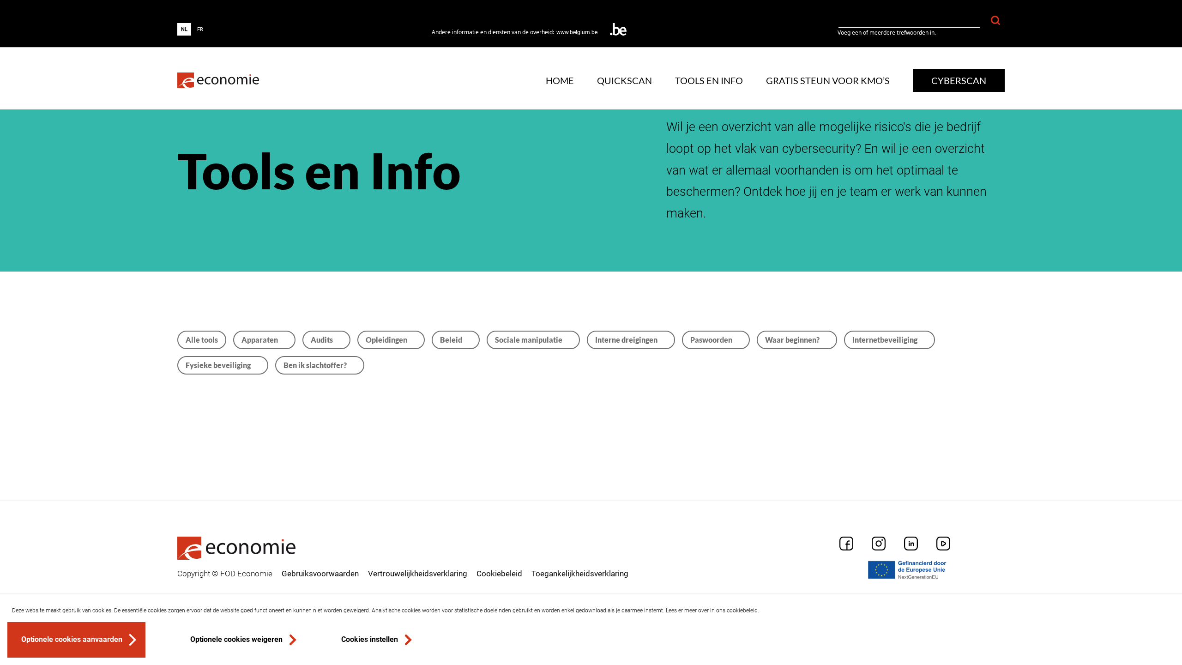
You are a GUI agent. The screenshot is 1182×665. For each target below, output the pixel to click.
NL (184, 29)
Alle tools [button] (202, 339)
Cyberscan (958, 80)
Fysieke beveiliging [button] (218, 365)
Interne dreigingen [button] (626, 339)
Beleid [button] (451, 339)
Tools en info (709, 80)
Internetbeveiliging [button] (884, 339)
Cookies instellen (369, 639)
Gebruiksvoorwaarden (320, 573)
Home (560, 80)
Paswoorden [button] (711, 339)
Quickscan (624, 80)
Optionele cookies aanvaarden (71, 639)
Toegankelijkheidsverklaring (579, 573)
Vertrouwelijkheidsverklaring (417, 573)
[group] (192, 29)
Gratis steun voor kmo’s (828, 80)
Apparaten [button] (259, 339)
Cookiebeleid (499, 573)
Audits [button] (322, 339)
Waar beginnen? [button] (792, 339)
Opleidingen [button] (386, 339)
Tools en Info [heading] (319, 170)
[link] (218, 81)
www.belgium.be (576, 32)
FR (200, 29)
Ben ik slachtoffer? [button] (315, 365)
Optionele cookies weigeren (236, 639)
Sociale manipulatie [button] (528, 339)
